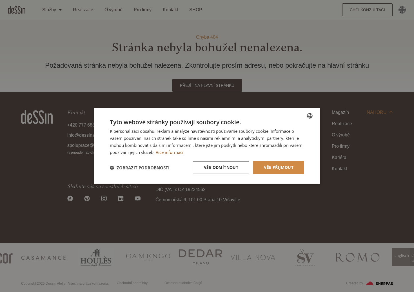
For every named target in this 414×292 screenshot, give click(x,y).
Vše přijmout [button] (278, 167)
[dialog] (207, 146)
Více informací (169, 152)
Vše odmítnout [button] (221, 167)
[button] (140, 168)
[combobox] (310, 116)
